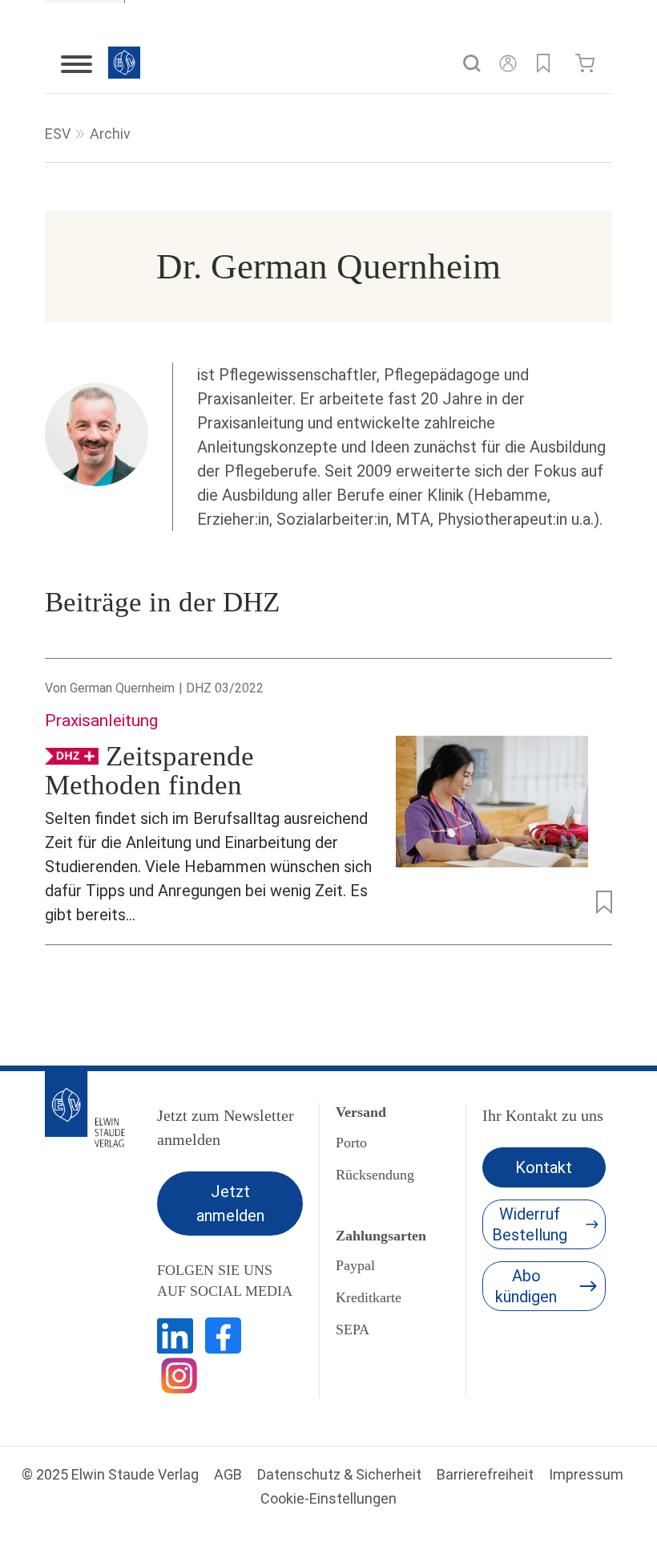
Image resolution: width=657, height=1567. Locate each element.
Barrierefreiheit (485, 1474)
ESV (58, 133)
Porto (351, 1143)
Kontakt (543, 1167)
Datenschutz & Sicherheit (339, 1474)
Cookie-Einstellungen (328, 1498)
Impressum (586, 1474)
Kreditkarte (368, 1297)
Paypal (355, 1265)
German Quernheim (122, 688)
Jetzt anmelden (230, 1203)
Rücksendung (375, 1175)
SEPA (352, 1329)
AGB (228, 1474)
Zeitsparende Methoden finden (149, 771)
